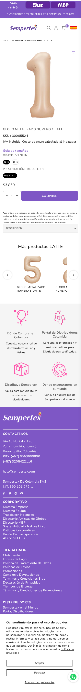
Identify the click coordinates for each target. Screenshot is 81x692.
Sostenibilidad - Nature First (24, 526)
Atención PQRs (14, 538)
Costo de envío (33, 142)
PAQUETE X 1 (10, 175)
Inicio (6, 40)
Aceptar (39, 663)
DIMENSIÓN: (15, 155)
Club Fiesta (11, 555)
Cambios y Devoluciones (21, 575)
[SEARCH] (48, 28)
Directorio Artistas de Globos (24, 519)
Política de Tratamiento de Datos (27, 563)
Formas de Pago (15, 559)
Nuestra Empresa (15, 507)
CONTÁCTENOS (15, 434)
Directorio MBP (14, 522)
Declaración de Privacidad (21, 582)
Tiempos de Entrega (17, 586)
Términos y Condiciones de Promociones (32, 590)
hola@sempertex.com (19, 471)
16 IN (15, 162)
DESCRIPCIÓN (14, 228)
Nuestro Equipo (14, 511)
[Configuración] (72, 28)
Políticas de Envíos (16, 567)
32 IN (6, 162)
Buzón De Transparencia (20, 534)
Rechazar (39, 673)
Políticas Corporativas (19, 530)
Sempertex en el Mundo (20, 607)
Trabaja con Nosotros (18, 515)
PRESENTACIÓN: (23, 169)
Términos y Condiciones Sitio (24, 578)
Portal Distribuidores (18, 611)
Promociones (12, 571)
